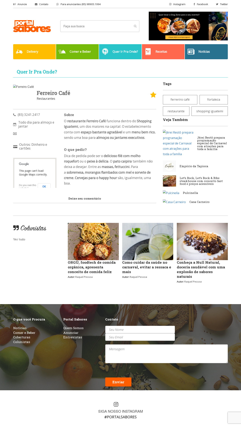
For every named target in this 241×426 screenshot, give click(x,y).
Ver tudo (19, 239)
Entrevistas (72, 337)
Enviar (118, 382)
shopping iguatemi (209, 111)
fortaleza (213, 99)
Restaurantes (46, 99)
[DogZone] (188, 26)
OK (44, 186)
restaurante (176, 111)
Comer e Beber (24, 332)
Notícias (20, 328)
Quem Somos (73, 328)
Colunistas (21, 342)
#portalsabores (120, 416)
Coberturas (21, 337)
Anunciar (71, 332)
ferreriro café (180, 99)
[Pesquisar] (135, 26)
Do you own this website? (27, 187)
